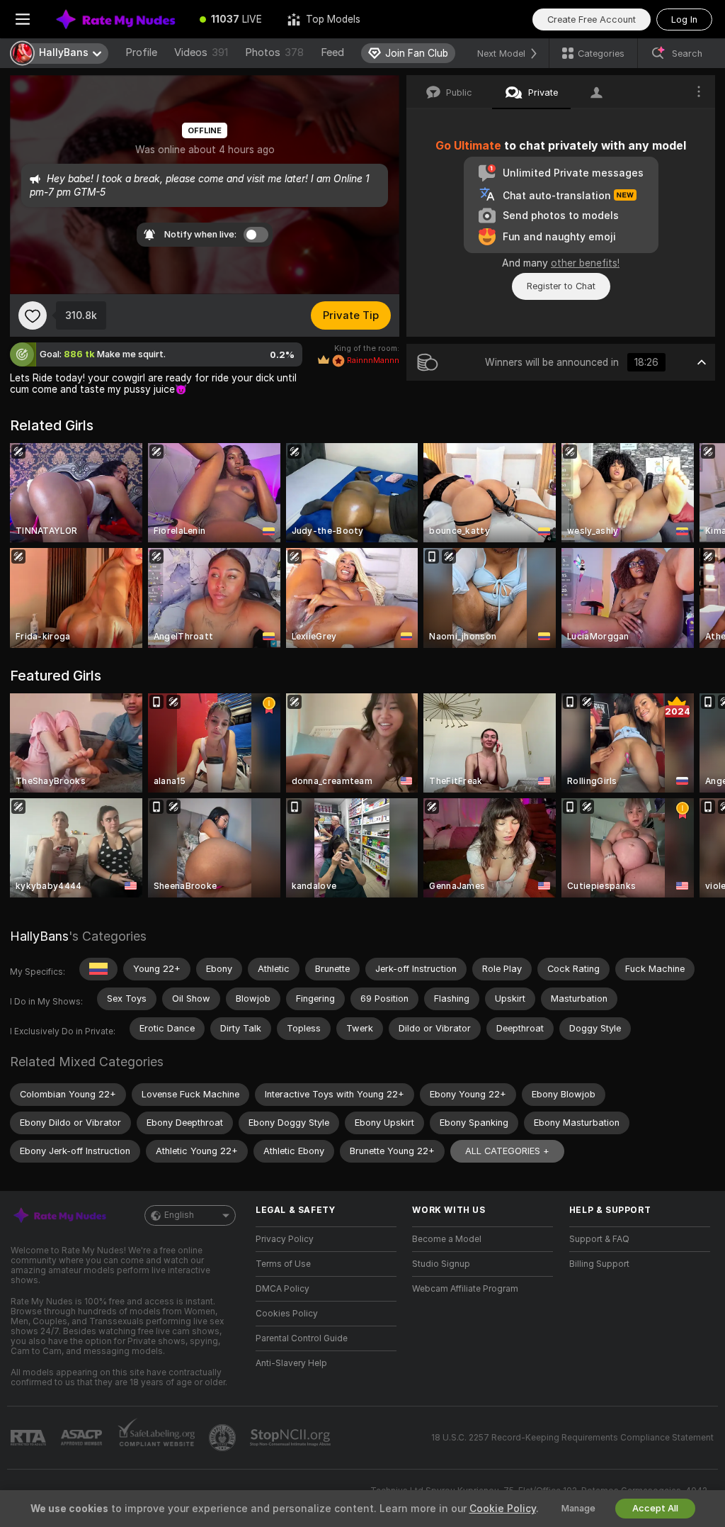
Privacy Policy (285, 1239)
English (179, 1215)
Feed (332, 52)
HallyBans (39, 936)
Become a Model (446, 1239)
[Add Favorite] (32, 315)
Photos (274, 52)
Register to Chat (561, 286)
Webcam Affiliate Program (465, 1289)
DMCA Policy (282, 1289)
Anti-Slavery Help (291, 1363)
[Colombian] (98, 969)
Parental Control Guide (302, 1338)
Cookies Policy (287, 1314)
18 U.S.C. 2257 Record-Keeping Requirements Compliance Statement (572, 1438)
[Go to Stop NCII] (291, 1437)
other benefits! (585, 263)
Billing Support (599, 1264)
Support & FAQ (599, 1239)
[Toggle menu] (22, 19)
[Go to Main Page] (116, 19)
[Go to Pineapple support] (224, 1437)
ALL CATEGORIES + (507, 1151)
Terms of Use (283, 1264)
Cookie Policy (502, 1508)
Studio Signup (441, 1264)
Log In (684, 19)
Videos (201, 52)
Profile (141, 52)
